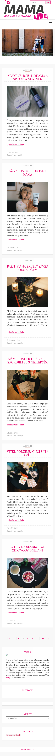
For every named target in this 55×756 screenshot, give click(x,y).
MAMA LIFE (27, 70)
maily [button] (8, 678)
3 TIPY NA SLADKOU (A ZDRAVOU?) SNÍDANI (27, 548)
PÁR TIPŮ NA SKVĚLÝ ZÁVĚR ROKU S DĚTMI (27, 268)
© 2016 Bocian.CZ (27, 749)
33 (43, 638)
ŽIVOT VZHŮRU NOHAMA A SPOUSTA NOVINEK (27, 77)
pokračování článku (15, 144)
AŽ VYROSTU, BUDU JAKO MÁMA (27, 172)
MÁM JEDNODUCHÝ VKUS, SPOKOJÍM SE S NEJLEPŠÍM (27, 360)
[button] (48, 2)
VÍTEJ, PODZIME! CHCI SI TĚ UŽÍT (27, 453)
